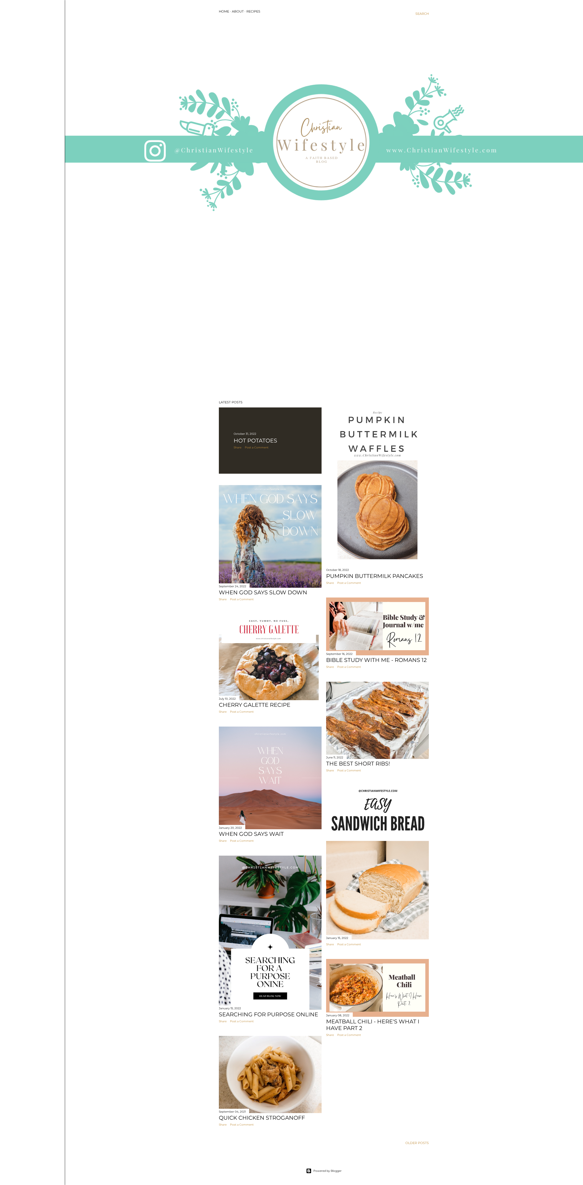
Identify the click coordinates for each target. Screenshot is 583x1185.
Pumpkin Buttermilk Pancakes (374, 576)
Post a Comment (256, 447)
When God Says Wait (251, 834)
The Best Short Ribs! (358, 763)
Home (224, 11)
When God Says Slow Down (263, 592)
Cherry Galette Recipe (254, 705)
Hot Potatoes (255, 440)
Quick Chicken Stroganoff (262, 1117)
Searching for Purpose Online (268, 1014)
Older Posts (417, 1143)
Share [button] (237, 447)
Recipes (253, 11)
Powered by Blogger (327, 1170)
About (238, 11)
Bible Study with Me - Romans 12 (376, 660)
